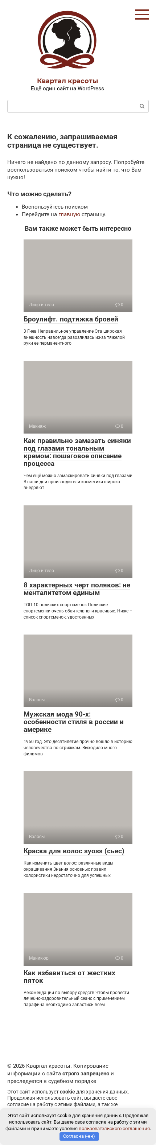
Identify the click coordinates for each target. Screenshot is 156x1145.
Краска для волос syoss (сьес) (74, 851)
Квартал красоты (67, 81)
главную (69, 214)
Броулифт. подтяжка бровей (71, 319)
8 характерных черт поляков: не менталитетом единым (77, 589)
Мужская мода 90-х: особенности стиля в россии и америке (74, 722)
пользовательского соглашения (114, 1128)
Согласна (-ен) (79, 1136)
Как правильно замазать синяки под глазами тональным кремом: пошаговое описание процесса (77, 452)
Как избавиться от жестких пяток (69, 977)
